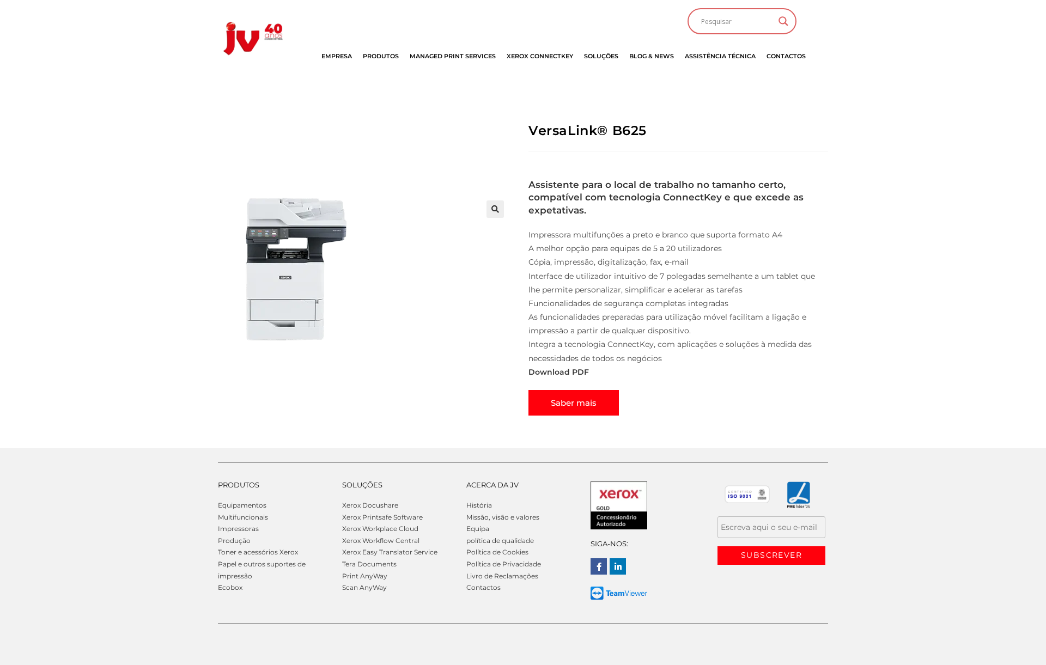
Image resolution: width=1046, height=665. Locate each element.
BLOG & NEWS (651, 56)
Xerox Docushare (370, 505)
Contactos (483, 587)
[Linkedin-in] (618, 566)
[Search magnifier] (783, 21)
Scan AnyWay (364, 587)
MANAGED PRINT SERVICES (453, 56)
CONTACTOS (786, 56)
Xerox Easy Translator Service (389, 552)
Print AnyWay (364, 576)
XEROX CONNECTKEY (540, 56)
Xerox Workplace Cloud (380, 528)
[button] (495, 209)
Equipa (477, 528)
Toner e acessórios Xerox (258, 552)
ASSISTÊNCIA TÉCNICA (720, 56)
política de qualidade (500, 540)
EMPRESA (336, 56)
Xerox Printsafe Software (382, 517)
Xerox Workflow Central (380, 540)
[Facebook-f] (599, 566)
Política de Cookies (497, 552)
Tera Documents (369, 564)
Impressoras (238, 528)
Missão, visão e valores (502, 517)
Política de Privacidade (503, 564)
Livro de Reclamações (502, 576)
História (479, 505)
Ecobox (230, 587)
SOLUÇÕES (601, 56)
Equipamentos (242, 505)
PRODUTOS (381, 56)
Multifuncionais (243, 517)
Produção (234, 540)
